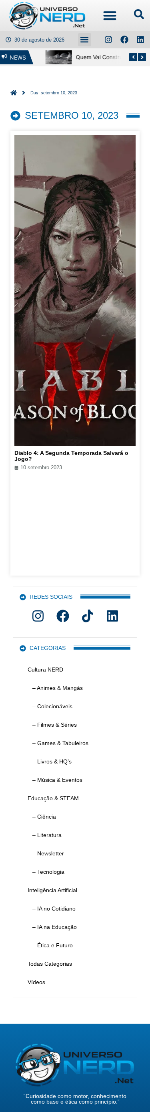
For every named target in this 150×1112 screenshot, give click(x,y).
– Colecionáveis (50, 706)
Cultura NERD (45, 669)
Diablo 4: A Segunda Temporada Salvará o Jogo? (71, 456)
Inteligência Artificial (52, 890)
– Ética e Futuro (50, 945)
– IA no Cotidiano (52, 908)
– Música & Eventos (55, 780)
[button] (110, 15)
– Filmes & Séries (52, 724)
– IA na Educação (52, 927)
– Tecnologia (46, 872)
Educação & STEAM (53, 798)
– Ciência (42, 816)
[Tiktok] (87, 616)
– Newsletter (46, 853)
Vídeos (36, 982)
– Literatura (45, 835)
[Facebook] (124, 40)
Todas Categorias (50, 964)
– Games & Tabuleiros (58, 743)
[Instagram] (108, 40)
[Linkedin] (140, 40)
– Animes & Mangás (55, 688)
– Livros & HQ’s (50, 761)
